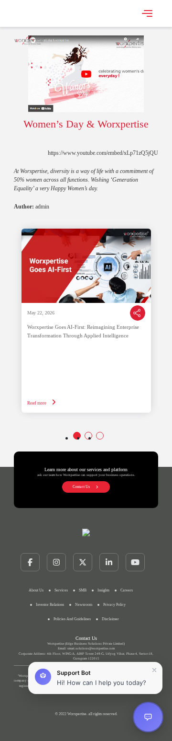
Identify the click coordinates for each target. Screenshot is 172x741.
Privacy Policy (114, 604)
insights (103, 590)
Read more (37, 403)
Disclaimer (110, 619)
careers (126, 590)
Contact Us (81, 487)
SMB (82, 590)
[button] (95, 678)
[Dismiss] (154, 670)
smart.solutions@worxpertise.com (91, 648)
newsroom (83, 604)
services (61, 590)
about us (36, 590)
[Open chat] (148, 717)
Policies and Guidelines (72, 619)
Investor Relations (50, 604)
